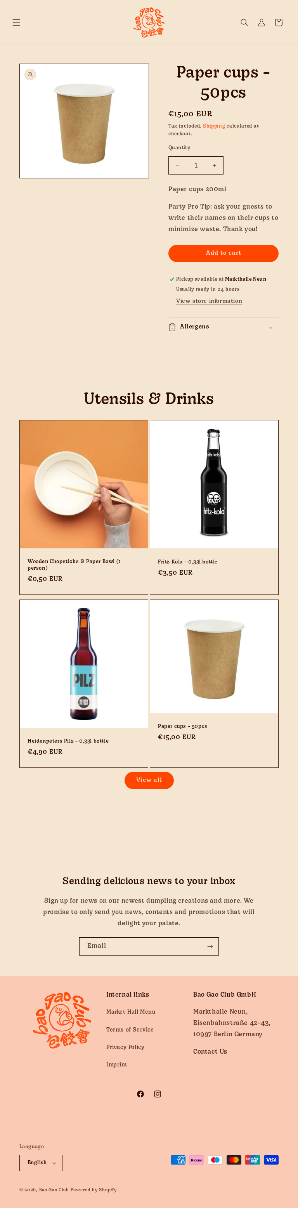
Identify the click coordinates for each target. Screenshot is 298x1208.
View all (149, 780)
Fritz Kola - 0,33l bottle (188, 562)
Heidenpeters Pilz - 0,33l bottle (68, 741)
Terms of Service (130, 1030)
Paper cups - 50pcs (183, 726)
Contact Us (210, 1052)
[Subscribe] (209, 946)
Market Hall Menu (131, 1012)
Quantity (179, 147)
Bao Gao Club (54, 1190)
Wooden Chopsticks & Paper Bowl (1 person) (74, 565)
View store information (209, 301)
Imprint (116, 1065)
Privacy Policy (125, 1048)
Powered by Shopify (94, 1190)
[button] (16, 22)
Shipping (214, 126)
